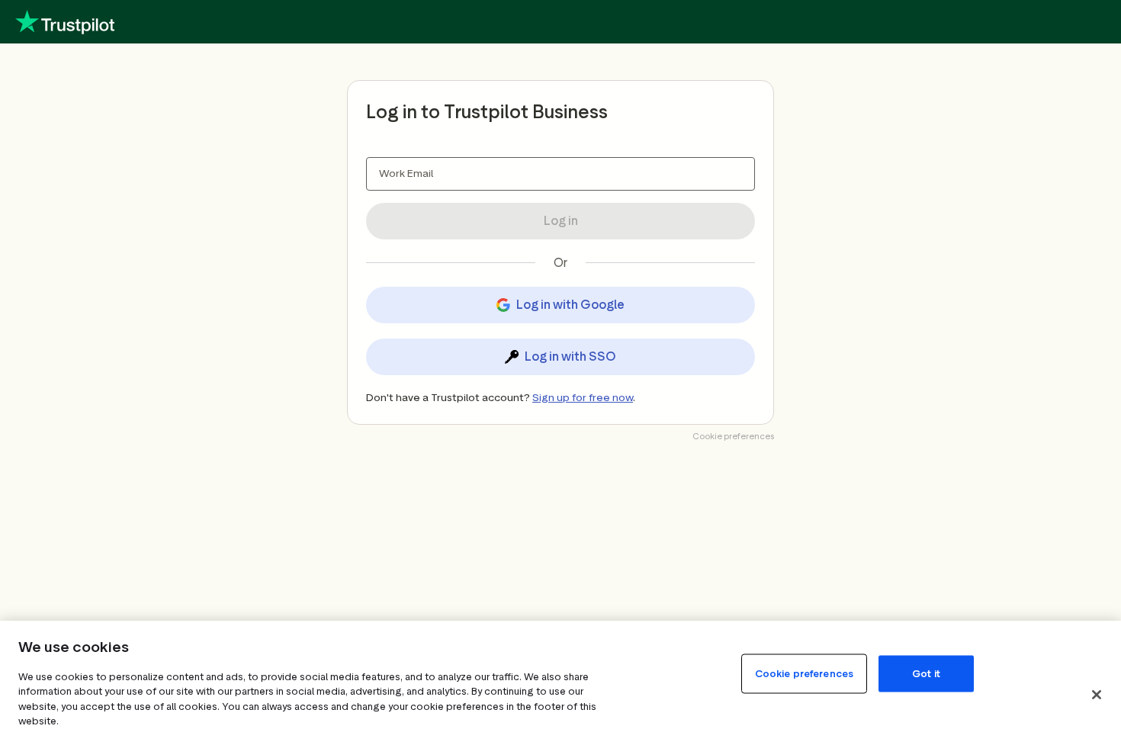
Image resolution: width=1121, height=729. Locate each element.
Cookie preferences (804, 673)
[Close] (1096, 694)
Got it (926, 673)
